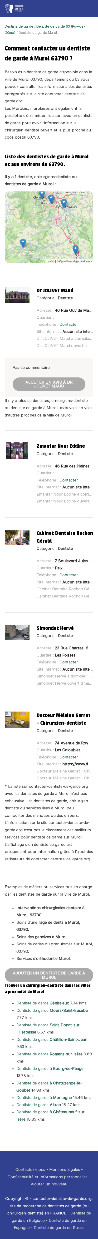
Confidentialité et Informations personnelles (48, 1176)
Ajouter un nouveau (49, 1184)
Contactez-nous (30, 1169)
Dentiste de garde (19, 26)
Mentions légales (64, 1169)
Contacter (68, 324)
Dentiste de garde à (49, 1068)
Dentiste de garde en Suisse (59, 1227)
